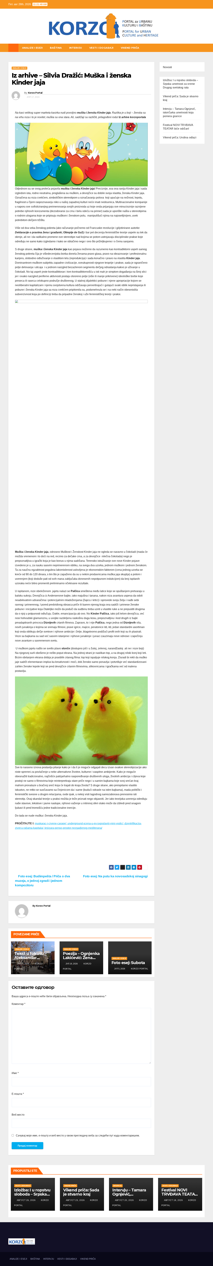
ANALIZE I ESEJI (32, 47)
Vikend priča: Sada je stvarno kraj (81, 1192)
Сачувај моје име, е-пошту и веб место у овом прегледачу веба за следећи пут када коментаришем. (78, 1135)
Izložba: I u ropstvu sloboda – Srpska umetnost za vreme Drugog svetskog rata (180, 84)
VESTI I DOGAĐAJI (101, 47)
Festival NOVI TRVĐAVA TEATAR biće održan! (179, 1194)
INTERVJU (75, 47)
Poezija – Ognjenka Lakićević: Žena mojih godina (81, 957)
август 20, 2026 (124, 1200)
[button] (202, 47)
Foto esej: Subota (128, 962)
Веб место (18, 1114)
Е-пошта (18, 1093)
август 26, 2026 (26, 1200)
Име (15, 1073)
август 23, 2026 (75, 1200)
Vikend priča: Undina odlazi (179, 137)
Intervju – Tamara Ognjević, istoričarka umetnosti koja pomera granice (179, 112)
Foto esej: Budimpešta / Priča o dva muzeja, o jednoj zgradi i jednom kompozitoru (42, 880)
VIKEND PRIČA (130, 47)
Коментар (18, 1004)
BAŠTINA (56, 47)
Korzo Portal (24, 43)
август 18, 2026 (174, 1200)
